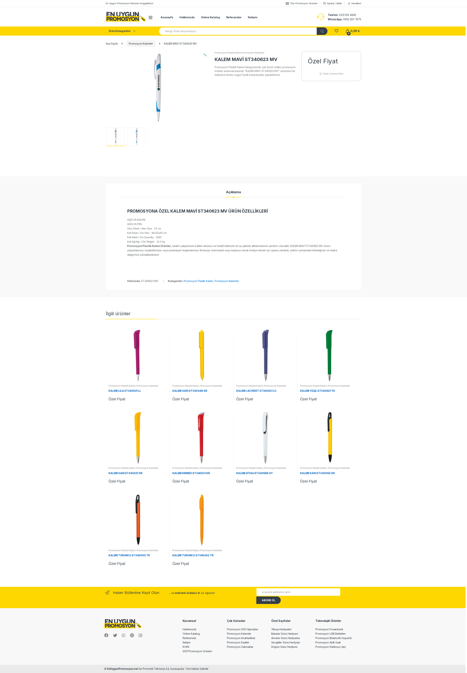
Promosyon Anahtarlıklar (241, 638)
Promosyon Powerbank (329, 629)
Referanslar (234, 17)
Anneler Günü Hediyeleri (285, 638)
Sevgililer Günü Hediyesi (285, 642)
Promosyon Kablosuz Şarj (330, 646)
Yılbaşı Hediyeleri (281, 629)
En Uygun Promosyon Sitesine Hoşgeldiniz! (129, 3)
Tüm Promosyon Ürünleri (304, 3)
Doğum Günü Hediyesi (284, 646)
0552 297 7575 (344, 19)
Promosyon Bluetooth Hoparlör (333, 638)
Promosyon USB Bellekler (330, 633)
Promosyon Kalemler (141, 43)
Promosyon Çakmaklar (240, 646)
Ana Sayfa (112, 43)
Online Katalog (210, 17)
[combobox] (238, 31)
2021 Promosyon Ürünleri (197, 651)
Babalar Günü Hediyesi (284, 633)
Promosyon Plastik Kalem (228, 52)
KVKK (186, 646)
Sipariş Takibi (334, 3)
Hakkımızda (187, 17)
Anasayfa (167, 17)
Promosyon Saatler (238, 642)
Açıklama (233, 192)
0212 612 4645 (342, 14)
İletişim (252, 17)
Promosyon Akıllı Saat (328, 642)
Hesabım (356, 3)
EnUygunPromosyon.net (122, 668)
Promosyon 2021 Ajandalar (242, 629)
